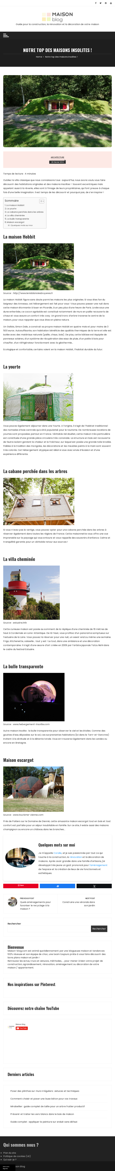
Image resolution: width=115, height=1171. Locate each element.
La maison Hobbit (15, 205)
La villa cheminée (16, 215)
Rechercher (14, 923)
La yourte (11, 208)
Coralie (58, 853)
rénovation (76, 857)
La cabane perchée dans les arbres (25, 212)
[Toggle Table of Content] (40, 201)
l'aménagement (98, 865)
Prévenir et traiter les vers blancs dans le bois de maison (42, 1114)
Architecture (57, 157)
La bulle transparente (18, 218)
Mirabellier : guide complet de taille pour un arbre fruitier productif (47, 1106)
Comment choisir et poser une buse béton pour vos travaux (43, 1098)
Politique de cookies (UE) (17, 1156)
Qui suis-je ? (9, 1159)
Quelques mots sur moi (22, 225)
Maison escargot (15, 222)
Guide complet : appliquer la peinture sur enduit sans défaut (43, 1121)
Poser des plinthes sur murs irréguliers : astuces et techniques (44, 1091)
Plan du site (9, 1152)
